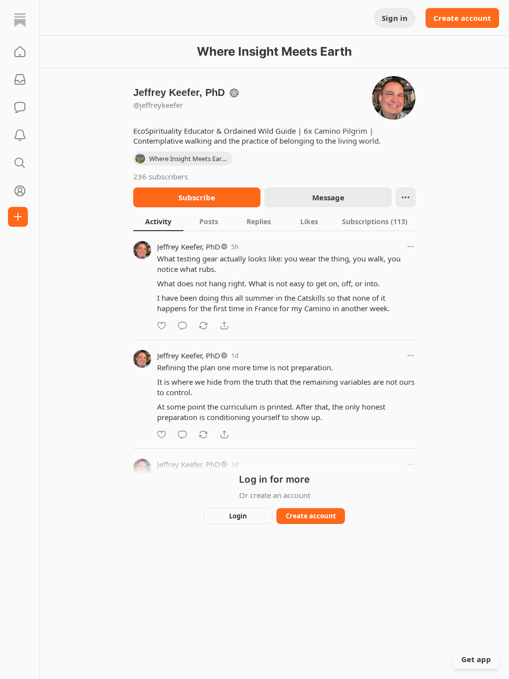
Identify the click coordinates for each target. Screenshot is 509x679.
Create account (462, 18)
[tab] (158, 221)
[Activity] (20, 135)
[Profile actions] (406, 197)
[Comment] (182, 326)
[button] (20, 52)
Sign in (395, 18)
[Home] (20, 20)
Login (238, 515)
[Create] (18, 217)
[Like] (161, 326)
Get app (476, 659)
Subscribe (196, 197)
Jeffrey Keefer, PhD (188, 247)
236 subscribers (160, 176)
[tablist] (274, 221)
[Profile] (20, 191)
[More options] (411, 247)
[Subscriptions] (20, 79)
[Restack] (203, 326)
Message (328, 197)
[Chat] (20, 107)
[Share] (224, 326)
